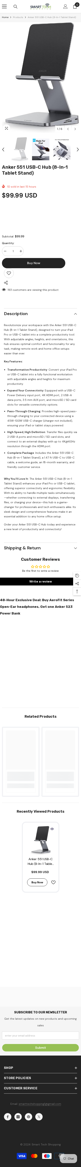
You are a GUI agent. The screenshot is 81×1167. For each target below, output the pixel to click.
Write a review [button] (40, 581)
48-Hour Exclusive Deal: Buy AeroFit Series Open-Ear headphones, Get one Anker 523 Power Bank (37, 606)
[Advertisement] (40, 660)
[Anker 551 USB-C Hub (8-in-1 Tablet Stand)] (40, 840)
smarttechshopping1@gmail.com (40, 1104)
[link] (20, 776)
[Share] (5, 282)
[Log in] (65, 6)
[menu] (4, 6)
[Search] (15, 6)
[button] (67, 129)
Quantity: (8, 243)
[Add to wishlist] (9, 273)
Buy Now (40, 1161)
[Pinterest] (28, 1117)
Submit (40, 1048)
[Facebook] (7, 1117)
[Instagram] (18, 1117)
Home (5, 17)
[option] (40, 77)
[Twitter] (39, 1117)
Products (18, 17)
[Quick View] (52, 829)
